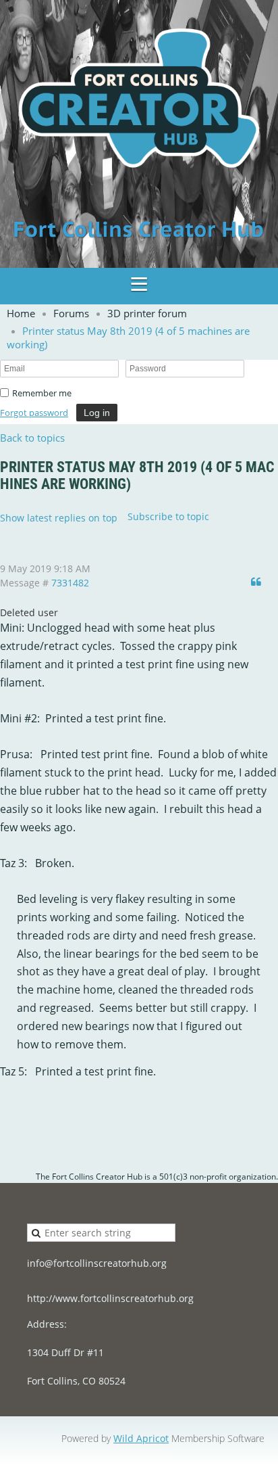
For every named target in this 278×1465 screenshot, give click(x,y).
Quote (258, 581)
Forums (71, 313)
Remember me (42, 393)
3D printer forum (147, 313)
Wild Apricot (141, 1438)
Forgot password (34, 412)
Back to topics (32, 437)
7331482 (70, 582)
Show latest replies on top (58, 517)
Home (21, 313)
